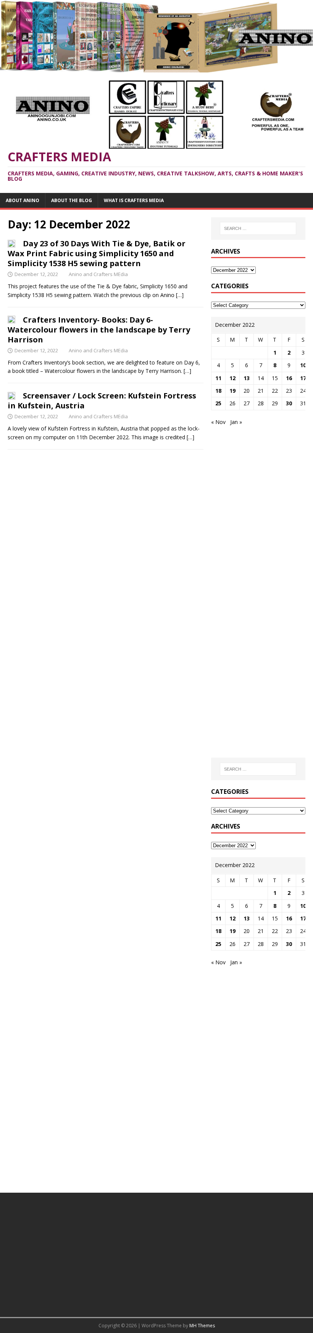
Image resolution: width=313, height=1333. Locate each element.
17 (303, 378)
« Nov (218, 422)
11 (218, 378)
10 (303, 365)
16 (289, 378)
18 (218, 390)
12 (232, 378)
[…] (180, 295)
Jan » (236, 422)
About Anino (22, 200)
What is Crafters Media (134, 200)
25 (218, 403)
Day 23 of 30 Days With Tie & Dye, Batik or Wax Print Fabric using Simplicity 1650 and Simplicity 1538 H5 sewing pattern (97, 253)
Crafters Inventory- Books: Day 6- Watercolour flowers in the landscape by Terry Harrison (99, 330)
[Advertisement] (262, 481)
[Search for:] (258, 228)
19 (232, 390)
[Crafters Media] (156, 67)
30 (289, 403)
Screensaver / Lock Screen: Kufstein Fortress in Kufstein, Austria (102, 400)
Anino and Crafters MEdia (98, 274)
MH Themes (202, 1325)
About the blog (71, 200)
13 (247, 378)
